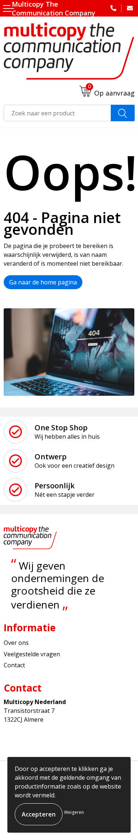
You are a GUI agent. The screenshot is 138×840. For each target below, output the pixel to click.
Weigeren (74, 812)
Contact (14, 665)
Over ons (16, 643)
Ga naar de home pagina (43, 282)
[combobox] (57, 113)
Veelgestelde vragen (32, 654)
